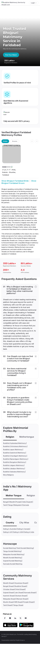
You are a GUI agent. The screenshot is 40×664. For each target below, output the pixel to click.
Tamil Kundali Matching (25, 548)
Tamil (5, 505)
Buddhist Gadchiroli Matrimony (14, 453)
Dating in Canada (23, 529)
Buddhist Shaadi (20, 586)
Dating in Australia (9, 529)
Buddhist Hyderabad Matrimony (14, 443)
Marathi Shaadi (8, 583)
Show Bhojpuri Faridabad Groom (18, 182)
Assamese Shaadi (21, 583)
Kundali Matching (9, 548)
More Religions (8, 475)
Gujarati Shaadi (8, 592)
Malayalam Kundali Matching (13, 554)
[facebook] (5, 618)
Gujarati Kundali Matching (12, 561)
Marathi (12, 502)
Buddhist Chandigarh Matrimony (14, 456)
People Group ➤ (20, 640)
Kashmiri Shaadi (9, 596)
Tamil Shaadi (7, 605)
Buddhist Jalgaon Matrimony (13, 465)
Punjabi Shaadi (28, 602)
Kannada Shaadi (30, 592)
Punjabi (18, 502)
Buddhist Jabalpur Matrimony (13, 468)
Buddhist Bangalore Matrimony (14, 462)
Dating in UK (7, 532)
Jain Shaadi (19, 592)
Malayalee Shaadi (9, 599)
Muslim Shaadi (8, 602)
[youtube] (26, 618)
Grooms (14, 141)
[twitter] (20, 618)
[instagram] (10, 618)
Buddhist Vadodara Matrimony (14, 472)
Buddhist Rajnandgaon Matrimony (15, 459)
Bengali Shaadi (8, 586)
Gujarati (29, 502)
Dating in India (29, 532)
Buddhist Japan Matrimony (12, 449)
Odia (24, 502)
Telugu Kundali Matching (12, 551)
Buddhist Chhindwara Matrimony (15, 446)
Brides (5, 141)
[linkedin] (15, 618)
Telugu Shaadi (18, 605)
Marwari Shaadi (22, 599)
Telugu (10, 505)
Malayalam (17, 505)
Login (33, 3)
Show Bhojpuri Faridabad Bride (15, 181)
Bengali (5, 502)
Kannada (26, 505)
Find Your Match (11, 55)
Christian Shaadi (9, 589)
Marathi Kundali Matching (12, 557)
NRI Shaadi (18, 602)
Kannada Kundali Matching (12, 564)
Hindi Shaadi (20, 589)
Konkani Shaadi (21, 596)
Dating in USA (18, 532)
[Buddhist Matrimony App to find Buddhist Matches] (10, 625)
